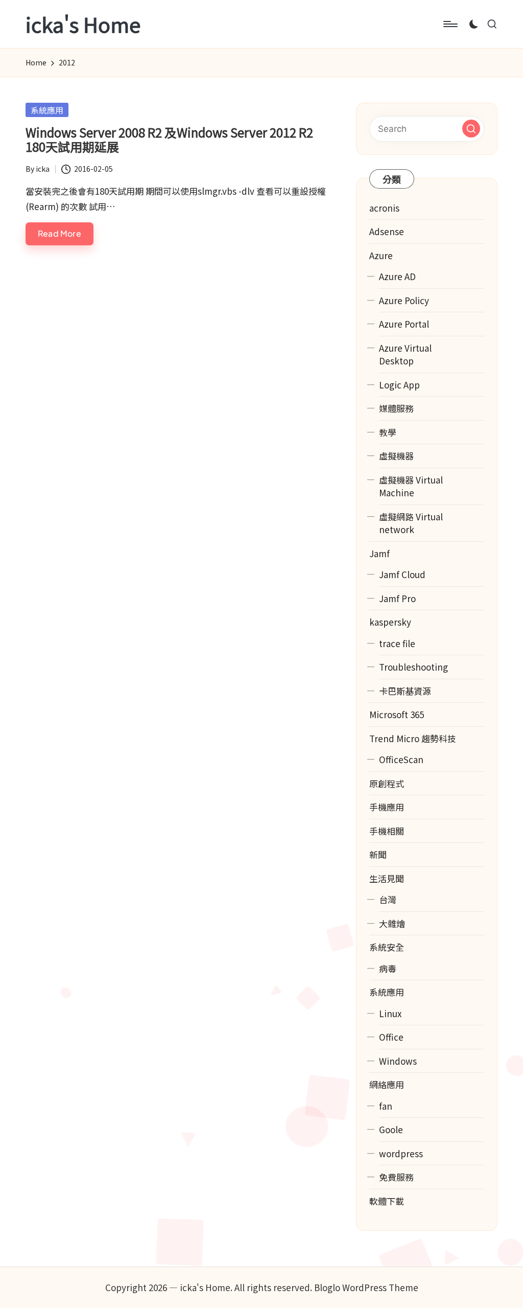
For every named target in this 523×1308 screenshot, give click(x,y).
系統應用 (47, 110)
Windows (398, 1060)
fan (385, 1105)
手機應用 (386, 806)
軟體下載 (386, 1201)
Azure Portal (404, 323)
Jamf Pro (397, 598)
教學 (387, 432)
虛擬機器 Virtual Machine (411, 486)
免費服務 (396, 1177)
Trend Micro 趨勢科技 (412, 738)
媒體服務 (396, 408)
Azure (381, 255)
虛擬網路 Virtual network (411, 523)
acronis (384, 207)
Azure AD (397, 276)
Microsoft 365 (396, 714)
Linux (390, 1013)
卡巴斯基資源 (405, 690)
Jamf (379, 553)
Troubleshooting (413, 666)
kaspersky (390, 621)
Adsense (386, 231)
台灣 (387, 899)
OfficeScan (401, 759)
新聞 (378, 854)
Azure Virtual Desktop (405, 354)
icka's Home (83, 24)
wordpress (401, 1153)
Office (391, 1036)
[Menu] (449, 24)
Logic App (399, 384)
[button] (471, 128)
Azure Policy (404, 300)
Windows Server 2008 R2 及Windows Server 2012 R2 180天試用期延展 (169, 139)
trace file (397, 643)
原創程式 (386, 783)
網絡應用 (386, 1084)
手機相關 (386, 830)
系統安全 (386, 946)
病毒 (387, 968)
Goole (391, 1129)
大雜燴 (392, 923)
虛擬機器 (396, 455)
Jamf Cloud (402, 574)
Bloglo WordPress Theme (366, 1287)
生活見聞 (386, 878)
